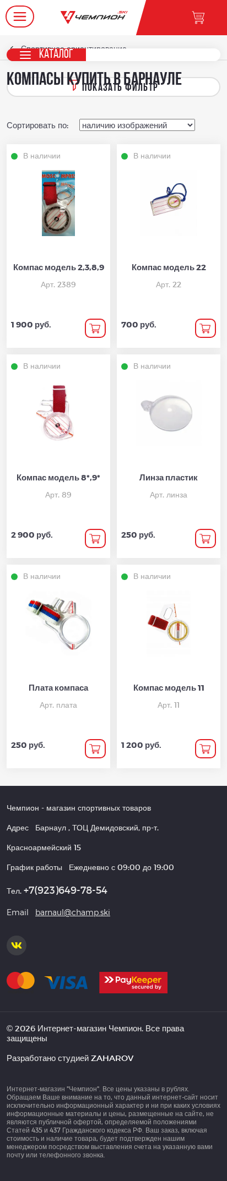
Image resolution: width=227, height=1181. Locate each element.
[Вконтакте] (16, 945)
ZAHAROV (112, 1058)
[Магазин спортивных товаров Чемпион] (94, 17)
